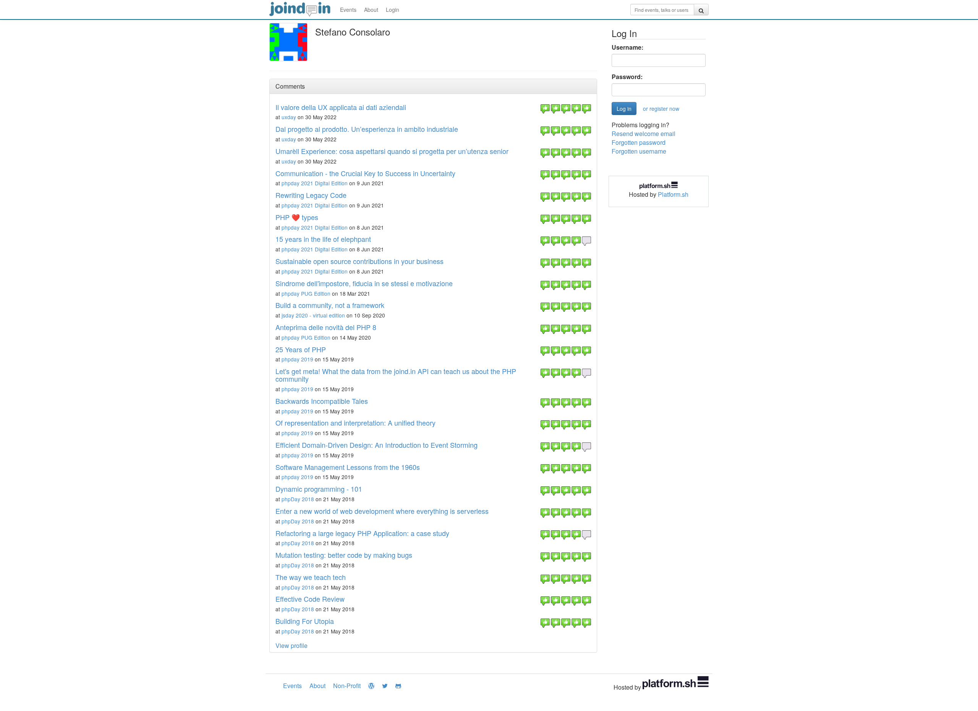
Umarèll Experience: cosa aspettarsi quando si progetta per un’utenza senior (391, 151)
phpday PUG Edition (306, 293)
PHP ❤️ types (296, 217)
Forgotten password (638, 142)
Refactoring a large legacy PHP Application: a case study (362, 533)
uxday (289, 117)
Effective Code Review (310, 599)
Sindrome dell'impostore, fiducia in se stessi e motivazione (364, 283)
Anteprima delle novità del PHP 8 (325, 327)
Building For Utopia (304, 621)
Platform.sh (673, 194)
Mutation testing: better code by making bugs (343, 555)
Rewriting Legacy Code (311, 195)
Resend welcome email (643, 133)
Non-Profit (347, 685)
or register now (661, 108)
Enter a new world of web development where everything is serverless (382, 511)
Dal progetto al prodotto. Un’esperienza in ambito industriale (366, 129)
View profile (291, 645)
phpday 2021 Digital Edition (315, 183)
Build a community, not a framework (329, 305)
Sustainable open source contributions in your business (359, 261)
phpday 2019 (297, 359)
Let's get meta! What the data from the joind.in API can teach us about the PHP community (395, 375)
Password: (627, 77)
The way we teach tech (310, 577)
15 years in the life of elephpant (323, 239)
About (371, 9)
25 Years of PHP (300, 349)
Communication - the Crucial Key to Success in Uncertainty (365, 173)
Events (348, 9)
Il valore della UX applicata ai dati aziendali (340, 107)
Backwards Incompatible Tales (321, 401)
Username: (627, 47)
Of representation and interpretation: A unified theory (355, 423)
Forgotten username (639, 151)
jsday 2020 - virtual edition (313, 315)
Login (392, 9)
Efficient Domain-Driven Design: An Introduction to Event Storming (376, 445)
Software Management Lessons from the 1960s (347, 467)
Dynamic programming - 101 (318, 489)
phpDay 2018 (298, 499)
